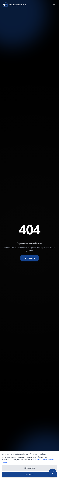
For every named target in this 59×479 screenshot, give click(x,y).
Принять (30, 474)
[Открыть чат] (52, 472)
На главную (29, 258)
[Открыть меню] (54, 4)
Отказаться (29, 468)
